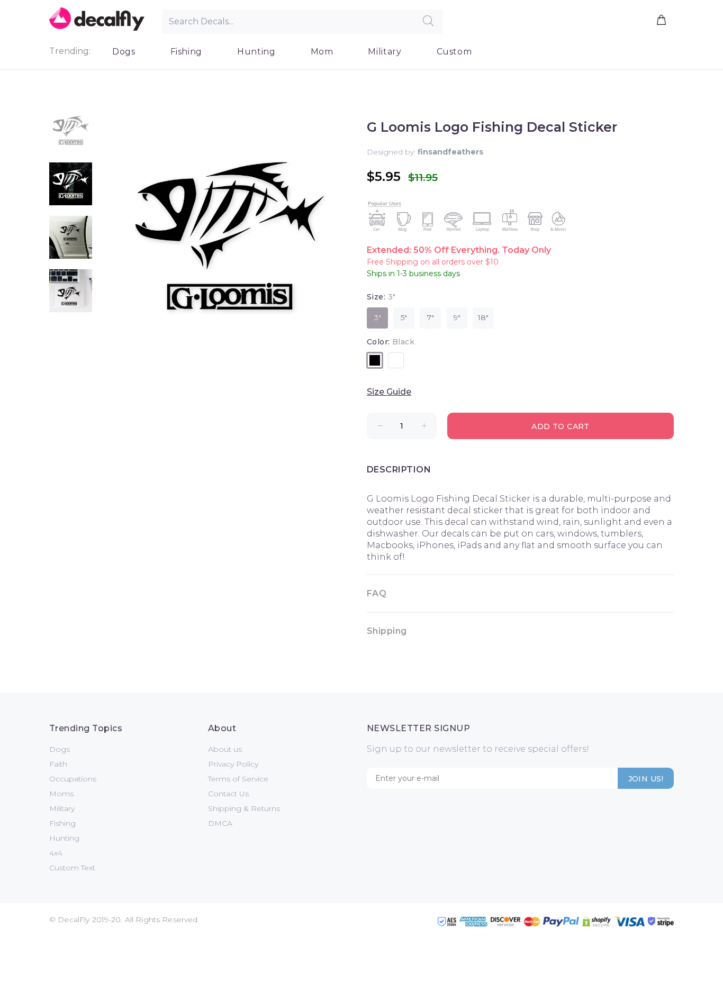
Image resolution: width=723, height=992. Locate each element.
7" (430, 317)
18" (483, 317)
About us (225, 749)
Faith (58, 764)
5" (404, 317)
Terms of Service (238, 779)
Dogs (123, 52)
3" (377, 317)
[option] (70, 135)
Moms (61, 793)
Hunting (256, 52)
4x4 (55, 853)
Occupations (72, 779)
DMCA (220, 823)
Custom (454, 52)
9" (457, 317)
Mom (322, 52)
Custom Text (72, 867)
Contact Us (228, 793)
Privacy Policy (233, 764)
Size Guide (389, 392)
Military (384, 52)
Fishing (186, 52)
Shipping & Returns (244, 808)
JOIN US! (645, 779)
